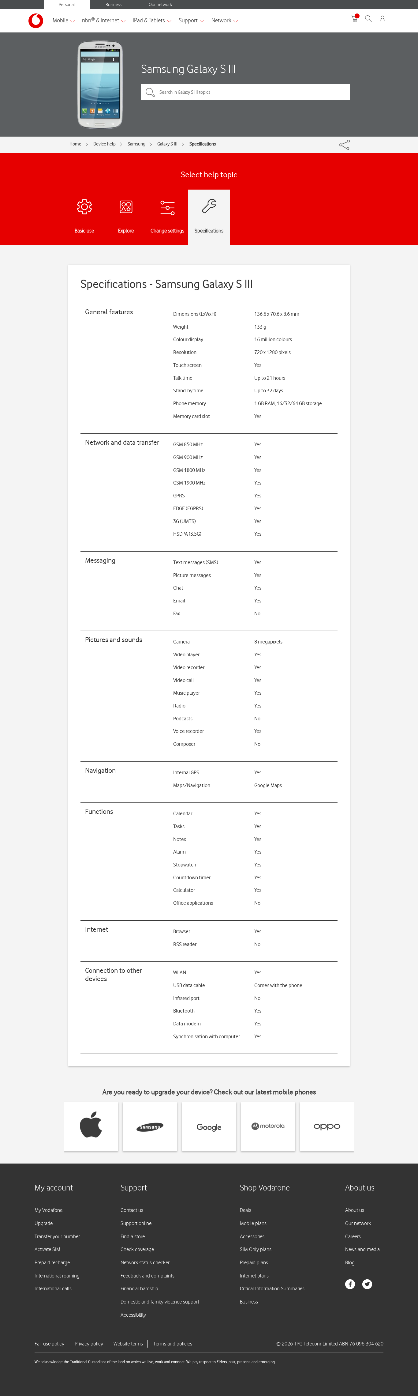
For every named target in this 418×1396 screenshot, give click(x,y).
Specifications (202, 144)
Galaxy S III (167, 144)
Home (75, 144)
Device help (104, 144)
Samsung (136, 144)
